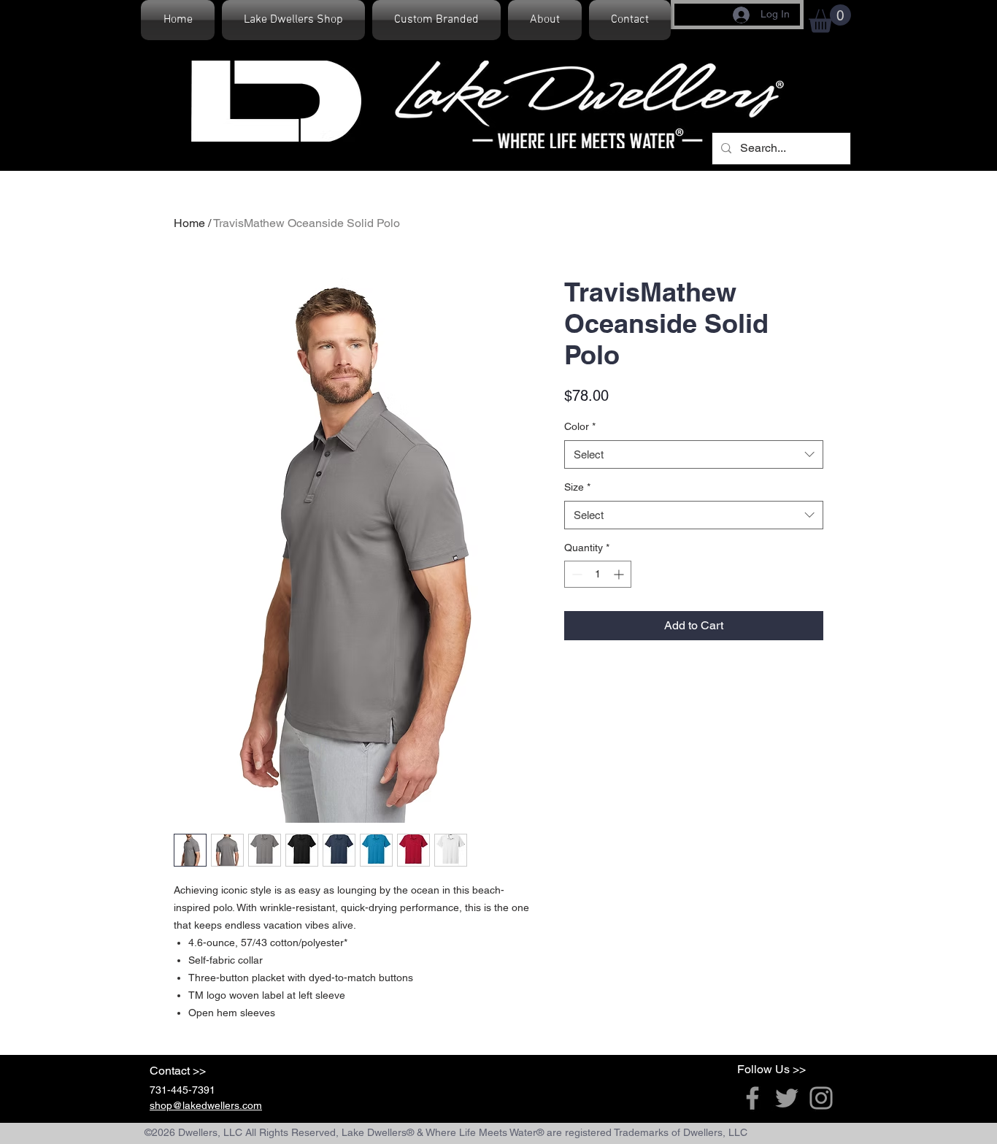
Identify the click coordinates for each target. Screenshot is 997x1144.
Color (580, 426)
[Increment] (620, 574)
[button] (830, 18)
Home (189, 223)
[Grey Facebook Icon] (752, 1098)
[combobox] (693, 454)
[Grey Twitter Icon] (786, 1098)
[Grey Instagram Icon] (821, 1098)
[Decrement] (575, 574)
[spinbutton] (598, 574)
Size (577, 487)
